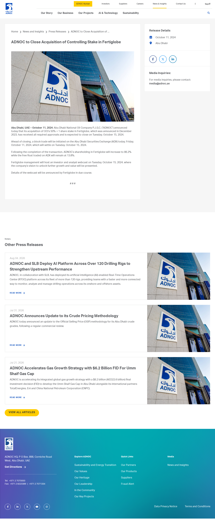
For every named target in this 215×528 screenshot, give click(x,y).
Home (14, 32)
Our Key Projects (84, 497)
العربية (207, 4)
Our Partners (128, 465)
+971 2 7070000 (17, 481)
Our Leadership (83, 484)
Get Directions (13, 467)
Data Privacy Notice (165, 506)
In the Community (84, 490)
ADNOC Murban (83, 4)
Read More (16, 293)
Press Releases (57, 32)
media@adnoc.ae (159, 84)
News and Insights (33, 32)
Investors (106, 4)
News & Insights (160, 4)
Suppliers (123, 4)
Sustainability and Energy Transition (95, 465)
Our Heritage (81, 478)
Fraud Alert (127, 484)
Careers (140, 4)
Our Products (129, 471)
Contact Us (181, 4)
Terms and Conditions (197, 506)
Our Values (80, 471)
